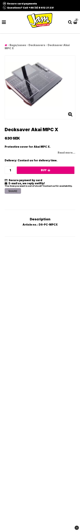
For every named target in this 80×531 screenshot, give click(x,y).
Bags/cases (17, 45)
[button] (75, 22)
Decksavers (36, 45)
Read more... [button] (66, 152)
